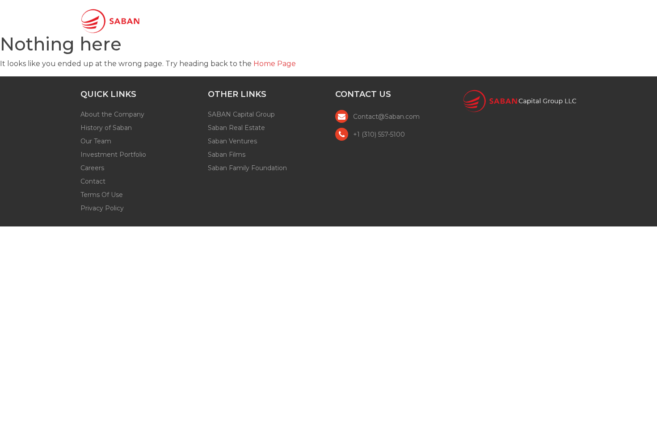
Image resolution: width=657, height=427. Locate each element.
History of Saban (106, 128)
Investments (451, 20)
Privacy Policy (102, 208)
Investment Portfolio (113, 155)
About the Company (112, 114)
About (343, 20)
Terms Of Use (101, 195)
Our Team (391, 20)
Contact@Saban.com (386, 117)
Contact (553, 20)
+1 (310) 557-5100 (379, 134)
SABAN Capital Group (241, 114)
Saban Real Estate (236, 128)
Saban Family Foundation (247, 168)
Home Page (274, 63)
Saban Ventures (232, 141)
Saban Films (226, 155)
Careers (507, 20)
